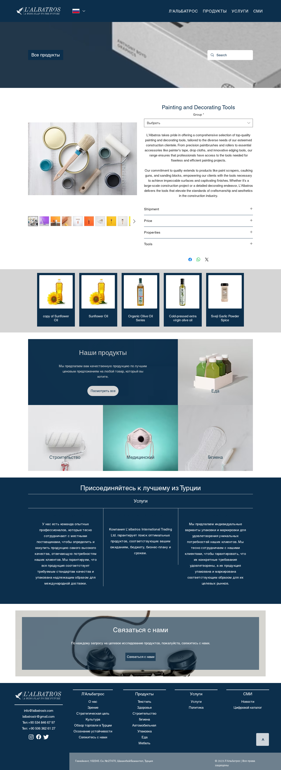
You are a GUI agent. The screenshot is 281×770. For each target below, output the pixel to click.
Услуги (196, 701)
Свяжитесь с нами (93, 737)
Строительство (144, 713)
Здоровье (144, 707)
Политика (196, 707)
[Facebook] (38, 737)
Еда (145, 737)
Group (198, 114)
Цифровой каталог (248, 707)
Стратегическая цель (92, 713)
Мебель (144, 743)
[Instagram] (31, 737)
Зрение (93, 707)
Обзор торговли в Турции (93, 725)
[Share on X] (206, 259)
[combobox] (198, 123)
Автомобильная (144, 725)
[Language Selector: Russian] (78, 11)
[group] (140, 300)
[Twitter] (46, 737)
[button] (183, 11)
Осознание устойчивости (93, 731)
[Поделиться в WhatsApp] (198, 259)
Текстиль (144, 701)
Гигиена (144, 719)
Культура (93, 719)
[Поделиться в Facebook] (190, 259)
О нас (92, 701)
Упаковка (144, 731)
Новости (247, 701)
